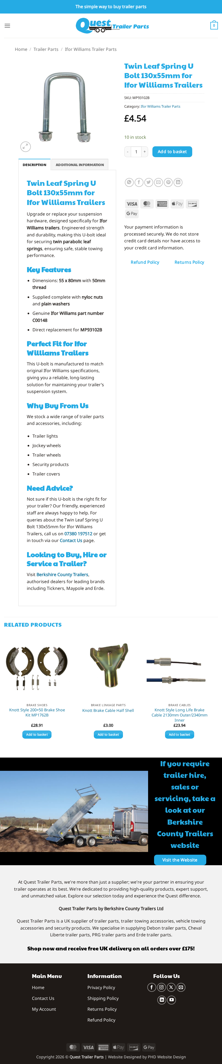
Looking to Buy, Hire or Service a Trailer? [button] (67, 559)
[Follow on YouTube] (171, 1000)
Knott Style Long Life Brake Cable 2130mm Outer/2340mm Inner (179, 715)
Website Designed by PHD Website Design (147, 1056)
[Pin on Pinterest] (168, 182)
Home (21, 49)
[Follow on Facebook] (151, 987)
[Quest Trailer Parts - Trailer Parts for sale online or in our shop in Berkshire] (112, 25)
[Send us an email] (181, 987)
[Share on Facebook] (139, 182)
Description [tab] (34, 164)
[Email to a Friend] (158, 182)
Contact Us (71, 540)
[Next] (212, 691)
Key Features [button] (49, 269)
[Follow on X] (171, 987)
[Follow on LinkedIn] (161, 1000)
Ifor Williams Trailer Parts (91, 49)
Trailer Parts (46, 49)
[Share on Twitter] (148, 182)
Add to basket (172, 151)
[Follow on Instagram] (161, 987)
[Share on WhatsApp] (129, 182)
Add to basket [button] (37, 734)
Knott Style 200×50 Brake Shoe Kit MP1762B (37, 713)
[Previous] (4, 691)
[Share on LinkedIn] (178, 182)
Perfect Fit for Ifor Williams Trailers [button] (58, 348)
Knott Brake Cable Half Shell (108, 710)
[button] (7, 25)
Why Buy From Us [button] (58, 405)
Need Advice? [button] (50, 488)
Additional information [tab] (80, 164)
